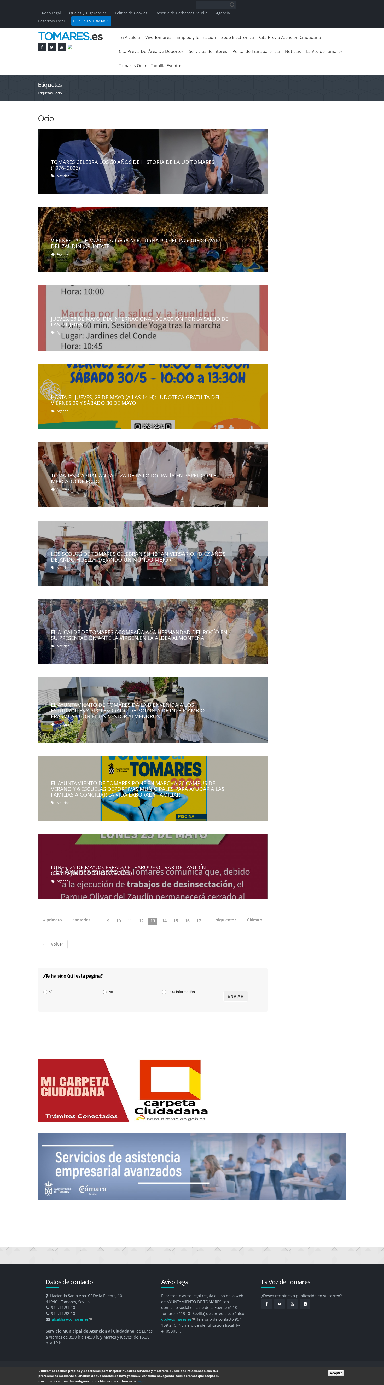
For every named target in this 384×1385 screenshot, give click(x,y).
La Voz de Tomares (324, 51)
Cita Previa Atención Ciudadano (290, 37)
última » (255, 920)
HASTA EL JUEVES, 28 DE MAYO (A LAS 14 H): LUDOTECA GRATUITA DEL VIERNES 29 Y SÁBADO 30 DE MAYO (135, 400)
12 (141, 921)
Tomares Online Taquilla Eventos (150, 65)
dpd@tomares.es (178, 1319)
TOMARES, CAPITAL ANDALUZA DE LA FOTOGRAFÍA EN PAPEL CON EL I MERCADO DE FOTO (136, 478)
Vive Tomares (158, 37)
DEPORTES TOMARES (91, 21)
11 (130, 921)
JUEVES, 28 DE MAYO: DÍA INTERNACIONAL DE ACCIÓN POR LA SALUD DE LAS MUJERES (139, 321)
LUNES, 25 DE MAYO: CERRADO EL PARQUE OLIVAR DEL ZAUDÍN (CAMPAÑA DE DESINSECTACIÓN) (128, 870)
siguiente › (226, 920)
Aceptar (336, 1373)
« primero (52, 920)
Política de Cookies (131, 12)
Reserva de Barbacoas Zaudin (182, 12)
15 (175, 921)
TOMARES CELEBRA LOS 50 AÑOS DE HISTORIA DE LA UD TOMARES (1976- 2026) (132, 165)
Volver (57, 944)
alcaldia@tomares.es (72, 1319)
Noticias (293, 51)
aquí (142, 1381)
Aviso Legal (52, 12)
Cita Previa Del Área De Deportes (151, 51)
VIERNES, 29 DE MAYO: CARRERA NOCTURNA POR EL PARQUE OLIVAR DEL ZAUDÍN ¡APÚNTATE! (135, 243)
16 (187, 921)
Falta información (181, 991)
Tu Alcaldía (129, 37)
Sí (50, 991)
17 (198, 921)
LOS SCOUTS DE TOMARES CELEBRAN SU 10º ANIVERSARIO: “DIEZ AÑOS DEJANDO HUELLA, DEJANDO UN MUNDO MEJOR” (138, 556)
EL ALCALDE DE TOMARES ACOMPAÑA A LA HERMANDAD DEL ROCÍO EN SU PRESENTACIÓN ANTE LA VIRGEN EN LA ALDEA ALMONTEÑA (139, 635)
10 (118, 921)
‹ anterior (81, 920)
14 (164, 921)
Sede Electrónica (237, 37)
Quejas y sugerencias (88, 12)
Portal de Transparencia (256, 51)
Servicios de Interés (208, 51)
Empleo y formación (196, 37)
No (110, 991)
